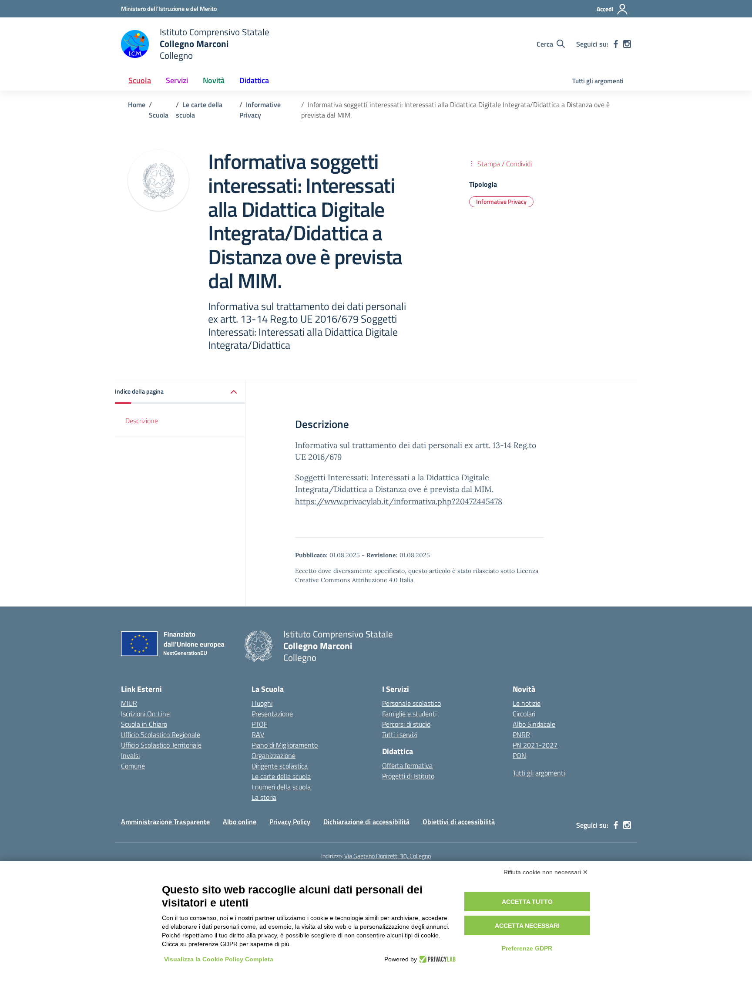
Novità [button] (214, 80)
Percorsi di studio (406, 724)
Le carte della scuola (281, 776)
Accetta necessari (527, 925)
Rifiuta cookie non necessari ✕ (546, 872)
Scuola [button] (139, 80)
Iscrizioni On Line (145, 713)
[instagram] (627, 44)
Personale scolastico (411, 703)
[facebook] (616, 44)
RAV (258, 734)
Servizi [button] (177, 80)
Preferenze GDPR (527, 948)
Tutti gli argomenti (598, 81)
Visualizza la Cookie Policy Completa (218, 959)
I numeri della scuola (281, 787)
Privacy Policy (289, 821)
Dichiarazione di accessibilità (366, 821)
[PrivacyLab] (436, 959)
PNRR (521, 734)
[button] (180, 392)
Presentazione (272, 713)
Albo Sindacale (534, 724)
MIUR (129, 703)
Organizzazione (273, 755)
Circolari (524, 713)
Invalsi (130, 755)
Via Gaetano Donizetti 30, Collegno (387, 855)
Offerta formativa (407, 765)
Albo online (239, 821)
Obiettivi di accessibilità (459, 821)
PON (519, 755)
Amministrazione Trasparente (165, 821)
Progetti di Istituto (408, 776)
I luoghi (262, 703)
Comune (133, 766)
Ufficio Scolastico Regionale (160, 734)
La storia (264, 797)
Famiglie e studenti (409, 713)
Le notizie (526, 703)
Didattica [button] (254, 80)
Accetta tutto (527, 901)
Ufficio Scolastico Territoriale (161, 745)
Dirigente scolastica (280, 766)
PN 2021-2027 (535, 745)
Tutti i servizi (399, 734)
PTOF (259, 724)
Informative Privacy (501, 201)
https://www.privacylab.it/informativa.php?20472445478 (398, 501)
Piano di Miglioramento (285, 745)
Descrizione (141, 420)
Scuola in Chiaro (144, 724)
